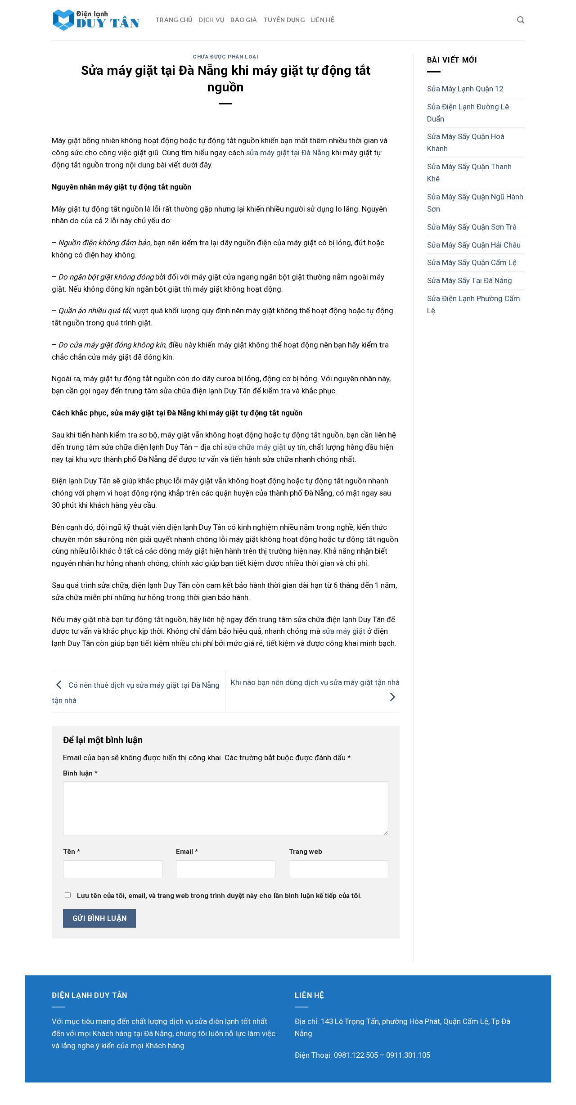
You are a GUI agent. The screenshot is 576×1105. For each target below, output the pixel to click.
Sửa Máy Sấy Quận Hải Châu (474, 244)
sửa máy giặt (343, 631)
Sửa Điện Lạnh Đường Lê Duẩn (468, 112)
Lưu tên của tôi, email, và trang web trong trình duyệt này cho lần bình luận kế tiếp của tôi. (219, 896)
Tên (71, 852)
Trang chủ (173, 19)
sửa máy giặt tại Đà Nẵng (288, 152)
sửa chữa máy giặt (255, 446)
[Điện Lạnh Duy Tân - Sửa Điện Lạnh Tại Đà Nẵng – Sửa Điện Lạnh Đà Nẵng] (97, 20)
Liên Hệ (323, 19)
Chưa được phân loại (225, 57)
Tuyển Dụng (284, 19)
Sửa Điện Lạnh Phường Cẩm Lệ (473, 304)
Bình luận (80, 773)
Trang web (305, 852)
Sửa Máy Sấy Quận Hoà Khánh (465, 142)
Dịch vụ (211, 19)
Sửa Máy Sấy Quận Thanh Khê (469, 172)
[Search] (520, 20)
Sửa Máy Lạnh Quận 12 (465, 88)
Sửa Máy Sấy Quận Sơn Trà (472, 226)
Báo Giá (243, 19)
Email (187, 852)
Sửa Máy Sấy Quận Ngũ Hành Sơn (475, 202)
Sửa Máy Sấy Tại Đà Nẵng (469, 280)
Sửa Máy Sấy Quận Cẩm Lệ (472, 262)
